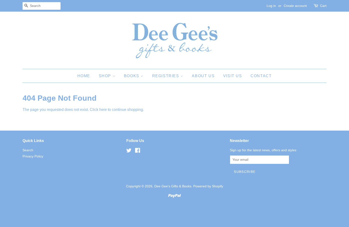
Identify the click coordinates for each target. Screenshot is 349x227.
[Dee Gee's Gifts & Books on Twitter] (129, 151)
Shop (106, 76)
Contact (261, 76)
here (103, 110)
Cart (323, 6)
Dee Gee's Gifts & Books (172, 186)
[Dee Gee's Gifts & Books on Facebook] (137, 151)
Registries (166, 76)
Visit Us (232, 76)
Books (132, 76)
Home (83, 76)
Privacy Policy (33, 156)
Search (28, 150)
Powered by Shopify (208, 186)
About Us (203, 76)
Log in (271, 6)
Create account (295, 6)
